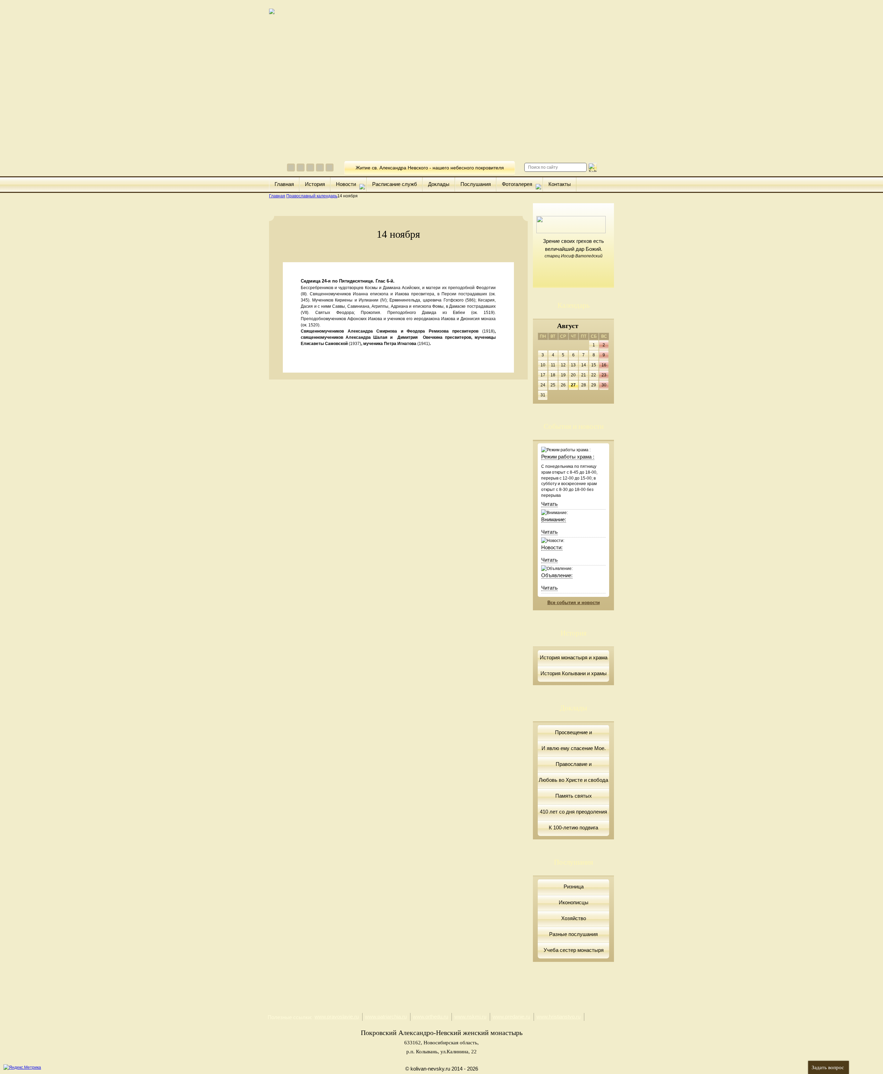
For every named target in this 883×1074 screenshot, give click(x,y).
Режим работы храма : (567, 457)
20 (573, 375)
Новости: (552, 547)
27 (573, 385)
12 (563, 365)
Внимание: (553, 519)
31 (542, 395)
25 (552, 385)
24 (542, 385)
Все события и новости (573, 602)
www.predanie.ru (511, 1016)
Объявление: (557, 575)
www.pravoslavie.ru (337, 1016)
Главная (277, 196)
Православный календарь (311, 196)
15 (593, 365)
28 (583, 385)
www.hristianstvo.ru (558, 1016)
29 (593, 385)
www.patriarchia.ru (386, 1016)
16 (604, 365)
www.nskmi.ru (470, 1016)
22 (593, 375)
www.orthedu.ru (430, 1016)
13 (573, 365)
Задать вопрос (828, 1067)
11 (553, 365)
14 (583, 365)
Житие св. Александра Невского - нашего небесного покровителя (430, 167)
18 (552, 375)
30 (604, 385)
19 (563, 375)
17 (542, 375)
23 (604, 375)
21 (583, 375)
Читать (549, 504)
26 (563, 385)
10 (542, 365)
